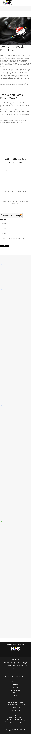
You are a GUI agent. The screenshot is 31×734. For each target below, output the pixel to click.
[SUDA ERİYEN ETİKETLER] (15, 462)
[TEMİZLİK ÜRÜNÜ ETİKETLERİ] (15, 346)
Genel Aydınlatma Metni (15, 717)
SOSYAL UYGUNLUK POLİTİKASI (15, 702)
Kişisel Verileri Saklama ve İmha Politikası (15, 721)
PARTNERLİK (15, 689)
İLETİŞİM (15, 695)
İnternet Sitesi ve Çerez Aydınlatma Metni (15, 719)
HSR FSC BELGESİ (16, 709)
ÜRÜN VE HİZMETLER (15, 690)
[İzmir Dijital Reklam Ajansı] (15, 730)
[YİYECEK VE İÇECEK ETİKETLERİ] (15, 276)
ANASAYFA (15, 687)
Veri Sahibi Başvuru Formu (16, 722)
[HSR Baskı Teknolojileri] (7, 2)
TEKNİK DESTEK (15, 692)
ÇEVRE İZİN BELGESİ (15, 710)
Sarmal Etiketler (24, 640)
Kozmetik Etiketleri (7, 640)
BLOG (15, 693)
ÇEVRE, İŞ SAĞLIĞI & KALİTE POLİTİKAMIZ (15, 704)
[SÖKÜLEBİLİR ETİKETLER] (15, 577)
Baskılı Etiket (15, 6)
